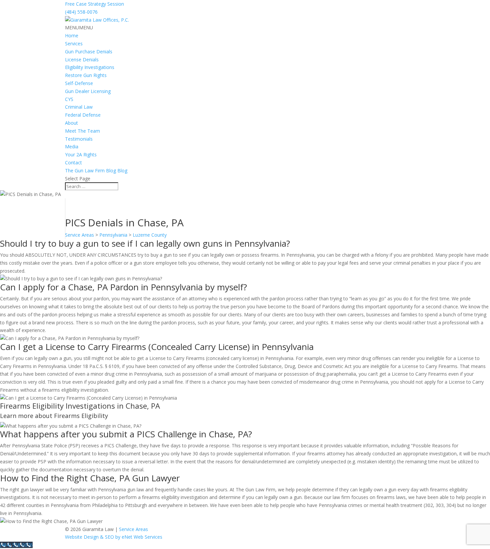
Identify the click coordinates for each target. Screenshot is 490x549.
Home (71, 35)
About (71, 123)
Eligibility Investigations (89, 67)
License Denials (82, 59)
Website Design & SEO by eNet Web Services (113, 537)
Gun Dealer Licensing (88, 91)
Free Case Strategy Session (94, 4)
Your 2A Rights (81, 154)
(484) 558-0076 (81, 12)
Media (71, 146)
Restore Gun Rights (86, 75)
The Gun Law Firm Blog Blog (96, 170)
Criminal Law (79, 107)
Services (74, 43)
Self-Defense (79, 83)
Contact (73, 162)
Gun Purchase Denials (88, 51)
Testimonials (79, 139)
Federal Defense (83, 115)
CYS (69, 99)
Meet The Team (82, 131)
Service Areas (79, 235)
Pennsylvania (113, 235)
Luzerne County (150, 235)
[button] (79, 27)
